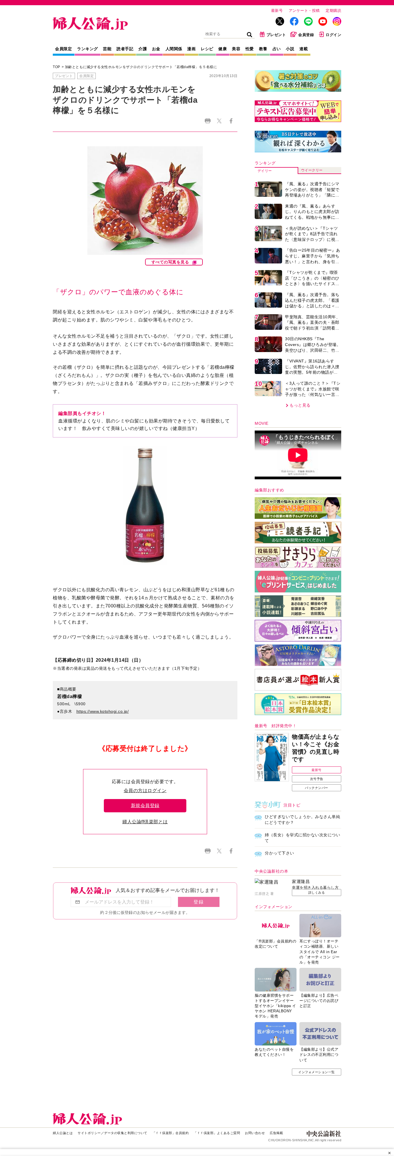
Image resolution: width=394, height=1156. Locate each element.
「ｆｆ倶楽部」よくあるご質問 (217, 1133)
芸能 (107, 48)
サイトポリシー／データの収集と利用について (112, 1133)
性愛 (249, 48)
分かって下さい (279, 853)
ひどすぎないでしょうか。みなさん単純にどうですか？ (302, 819)
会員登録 (306, 35)
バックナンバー (316, 788)
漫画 (191, 48)
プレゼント (276, 35)
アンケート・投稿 (304, 10)
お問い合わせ (255, 1133)
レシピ (207, 48)
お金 (156, 48)
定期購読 (333, 10)
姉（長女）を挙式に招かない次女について (302, 838)
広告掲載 (276, 1133)
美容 (236, 48)
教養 (263, 48)
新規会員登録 (145, 805)
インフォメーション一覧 (316, 1072)
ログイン (333, 35)
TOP (56, 67)
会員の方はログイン (145, 790)
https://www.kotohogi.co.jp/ (102, 711)
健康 (222, 48)
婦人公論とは (63, 1133)
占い (277, 48)
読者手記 (125, 48)
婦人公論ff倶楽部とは (145, 821)
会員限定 (63, 48)
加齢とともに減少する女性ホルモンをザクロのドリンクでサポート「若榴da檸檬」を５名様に (141, 67)
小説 (290, 48)
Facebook (231, 121)
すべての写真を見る (170, 262)
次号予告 (316, 779)
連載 (303, 48)
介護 (142, 48)
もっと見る (300, 405)
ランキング (87, 48)
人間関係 (174, 48)
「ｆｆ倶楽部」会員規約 (170, 1133)
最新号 (277, 10)
